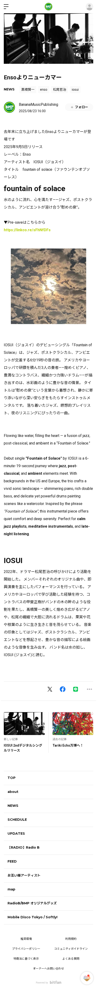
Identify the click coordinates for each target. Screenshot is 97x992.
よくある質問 (70, 958)
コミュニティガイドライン (71, 948)
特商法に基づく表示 (26, 958)
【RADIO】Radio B (24, 847)
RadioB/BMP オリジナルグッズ (32, 903)
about (13, 792)
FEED (12, 861)
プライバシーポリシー (26, 948)
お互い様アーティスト (24, 875)
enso (43, 89)
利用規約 (71, 939)
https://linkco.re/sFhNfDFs (27, 230)
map (11, 889)
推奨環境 (26, 939)
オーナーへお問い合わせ (48, 968)
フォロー (81, 107)
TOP (12, 778)
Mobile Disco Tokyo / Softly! (32, 917)
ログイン (89, 6)
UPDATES (16, 833)
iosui (75, 89)
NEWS (9, 89)
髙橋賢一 (27, 89)
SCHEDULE (17, 819)
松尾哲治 (59, 89)
